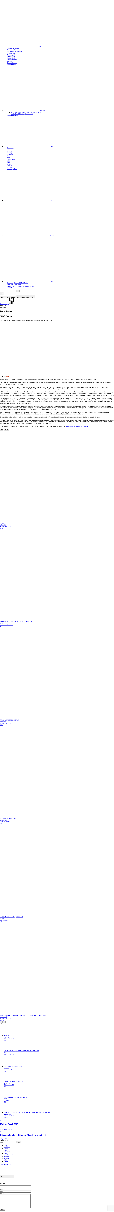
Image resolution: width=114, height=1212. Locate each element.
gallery (6, 429)
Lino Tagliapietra (12, 59)
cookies (6, 1161)
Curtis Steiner (11, 53)
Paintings (9, 153)
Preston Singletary (12, 50)
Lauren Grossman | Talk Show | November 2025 (20, 286)
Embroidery (10, 148)
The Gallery (53, 235)
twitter (5, 1160)
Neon (8, 156)
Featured (9, 167)
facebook (6, 1156)
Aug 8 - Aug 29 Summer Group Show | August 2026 (26, 112)
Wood (9, 164)
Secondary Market (12, 169)
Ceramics (9, 151)
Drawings (10, 154)
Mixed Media (11, 159)
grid (2, 429)
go (18, 291)
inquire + (6, 376)
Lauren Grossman (12, 56)
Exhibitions (42, 110)
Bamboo (9, 165)
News (51, 281)
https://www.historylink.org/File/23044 (77, 426)
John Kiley (10, 61)
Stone (8, 157)
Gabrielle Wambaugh (13, 48)
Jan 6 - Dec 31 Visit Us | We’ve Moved (22, 114)
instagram (6, 1158)
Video (51, 200)
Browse (52, 146)
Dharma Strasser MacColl (14, 51)
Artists (39, 47)
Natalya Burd (11, 58)
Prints (8, 161)
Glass (8, 149)
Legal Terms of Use (5, 1164)
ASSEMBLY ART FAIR (14, 284)
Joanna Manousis (12, 63)
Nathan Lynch (11, 55)
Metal (8, 162)
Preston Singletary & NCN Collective (17, 283)
